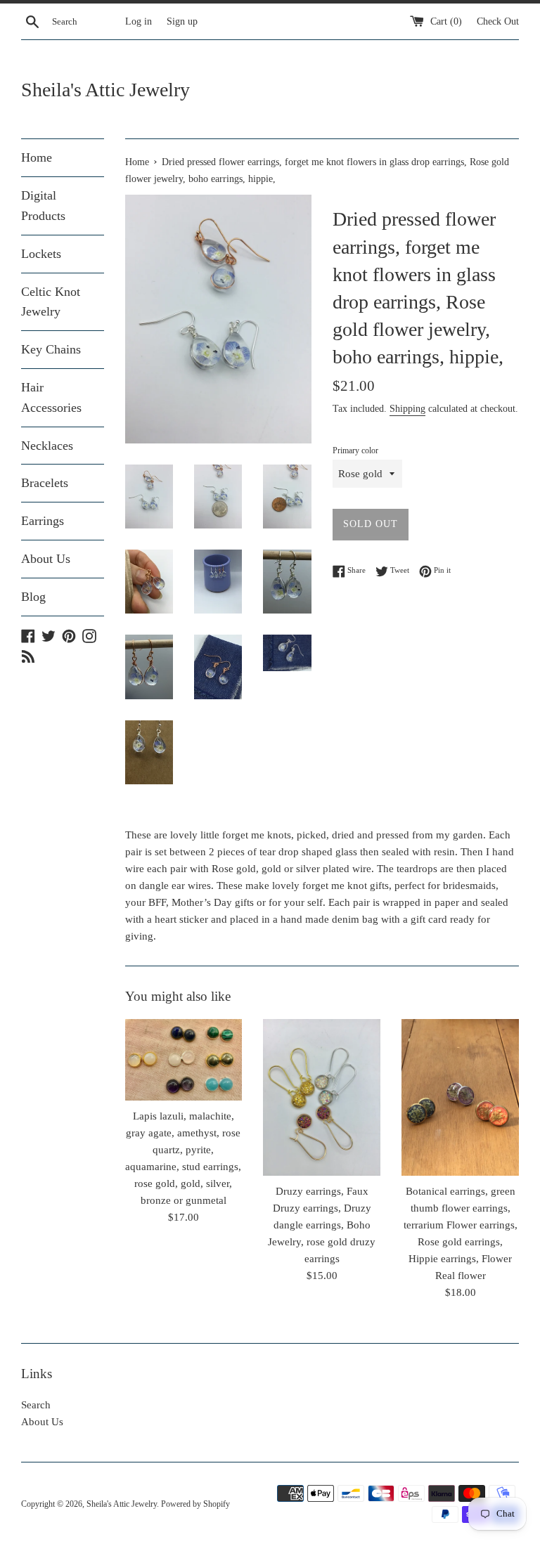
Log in (138, 21)
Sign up (182, 21)
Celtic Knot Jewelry (50, 302)
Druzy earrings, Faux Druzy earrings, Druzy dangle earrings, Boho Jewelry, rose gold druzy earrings (321, 1225)
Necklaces (47, 446)
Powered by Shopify (195, 1504)
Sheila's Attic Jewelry (105, 89)
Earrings (42, 521)
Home (36, 157)
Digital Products (43, 205)
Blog (33, 597)
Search (36, 1404)
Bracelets (44, 483)
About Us (45, 559)
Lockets (41, 254)
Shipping (407, 408)
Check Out (498, 21)
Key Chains (51, 349)
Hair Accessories (51, 397)
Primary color (355, 450)
